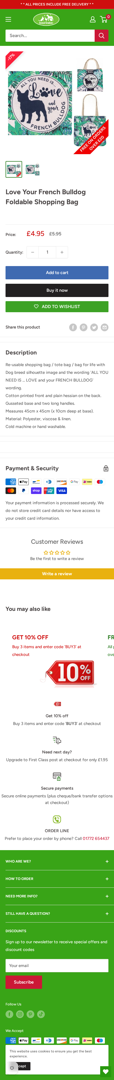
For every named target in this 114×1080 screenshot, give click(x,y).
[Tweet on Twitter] (94, 327)
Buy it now (57, 290)
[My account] (92, 19)
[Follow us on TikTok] (41, 1014)
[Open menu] (8, 19)
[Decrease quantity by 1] (32, 252)
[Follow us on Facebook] (9, 1014)
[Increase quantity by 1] (62, 252)
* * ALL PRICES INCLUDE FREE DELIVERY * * (57, 4)
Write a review (57, 573)
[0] (103, 19)
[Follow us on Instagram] (20, 1014)
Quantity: (14, 252)
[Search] (101, 36)
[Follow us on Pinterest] (30, 1014)
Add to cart (57, 272)
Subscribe (24, 982)
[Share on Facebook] (73, 327)
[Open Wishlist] (105, 1071)
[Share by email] (104, 327)
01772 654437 (96, 838)
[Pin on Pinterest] (83, 327)
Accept (20, 1066)
